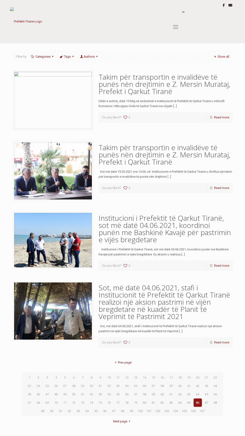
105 (184, 411)
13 (135, 377)
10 (109, 377)
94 (87, 411)
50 (73, 394)
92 (69, 411)
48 (56, 394)
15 (153, 377)
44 (215, 386)
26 (56, 386)
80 (144, 402)
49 (65, 394)
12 (126, 377)
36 (144, 386)
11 (118, 377)
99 (131, 411)
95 (96, 411)
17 (171, 377)
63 (188, 394)
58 (144, 394)
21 (206, 377)
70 (56, 402)
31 (100, 386)
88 (215, 402)
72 (73, 402)
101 (148, 411)
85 (188, 402)
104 (175, 411)
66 (215, 394)
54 (109, 394)
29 (82, 386)
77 (118, 402)
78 (126, 402)
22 (215, 377)
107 (202, 411)
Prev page (124, 362)
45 (29, 394)
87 (206, 402)
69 (47, 402)
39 (171, 386)
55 (118, 394)
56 (126, 394)
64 (197, 394)
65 (206, 394)
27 (65, 386)
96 (104, 411)
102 (157, 411)
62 (180, 394)
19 (188, 377)
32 (109, 386)
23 (29, 386)
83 (171, 402)
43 (206, 386)
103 (166, 411)
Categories (42, 56)
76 (109, 402)
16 (162, 377)
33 (118, 386)
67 (29, 402)
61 (171, 394)
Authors (89, 56)
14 (144, 377)
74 (91, 402)
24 (38, 386)
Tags (67, 56)
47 (47, 394)
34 (126, 386)
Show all (223, 56)
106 (193, 411)
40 (180, 386)
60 (162, 394)
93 (78, 411)
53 (100, 394)
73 (82, 402)
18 (180, 377)
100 (140, 411)
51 (82, 394)
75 (100, 402)
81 (153, 402)
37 (153, 386)
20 (197, 377)
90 (51, 411)
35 (135, 386)
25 (47, 386)
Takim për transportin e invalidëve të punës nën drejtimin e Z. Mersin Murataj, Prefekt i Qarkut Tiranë (164, 84)
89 (43, 411)
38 (162, 386)
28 (73, 386)
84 (180, 402)
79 (135, 402)
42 (197, 386)
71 (65, 402)
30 (91, 386)
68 (38, 402)
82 (162, 402)
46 (38, 394)
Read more (221, 117)
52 (91, 394)
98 (122, 411)
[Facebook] (223, 5)
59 (153, 394)
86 (197, 402)
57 (135, 394)
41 (188, 386)
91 (60, 411)
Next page (120, 421)
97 (113, 411)
